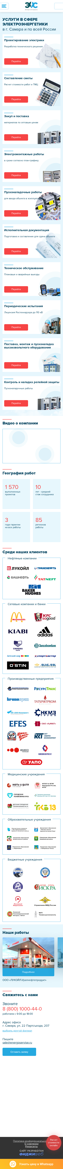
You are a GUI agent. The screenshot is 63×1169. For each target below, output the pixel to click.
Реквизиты (31, 1146)
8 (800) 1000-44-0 (22, 1009)
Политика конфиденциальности (31, 1141)
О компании (31, 1143)
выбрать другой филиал (17, 1030)
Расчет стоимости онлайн (53, 1142)
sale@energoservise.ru (17, 1042)
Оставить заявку (19, 1051)
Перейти (16, 61)
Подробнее (28, 972)
